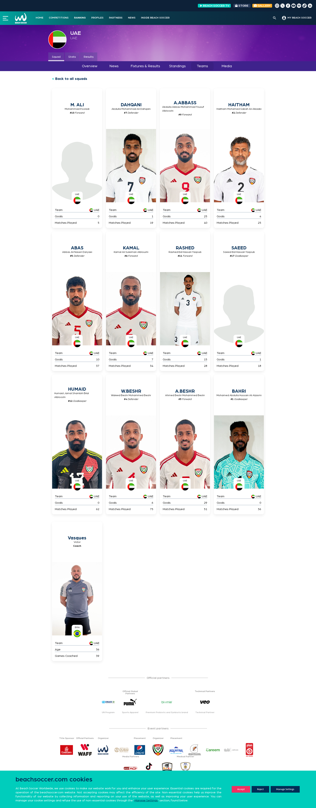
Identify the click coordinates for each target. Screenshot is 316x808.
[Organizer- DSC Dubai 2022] (121, 750)
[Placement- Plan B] (249, 750)
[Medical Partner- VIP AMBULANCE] (185, 768)
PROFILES (97, 17)
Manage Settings (285, 789)
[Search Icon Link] (274, 18)
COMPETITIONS (59, 17)
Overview (89, 66)
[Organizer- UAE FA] (158, 750)
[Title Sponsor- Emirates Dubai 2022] (66, 750)
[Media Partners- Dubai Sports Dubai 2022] (130, 768)
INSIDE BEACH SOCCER (155, 17)
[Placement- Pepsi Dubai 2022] (139, 750)
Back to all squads (71, 79)
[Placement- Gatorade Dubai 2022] (194, 750)
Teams (202, 66)
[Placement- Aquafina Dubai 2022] (176, 750)
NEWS (132, 17)
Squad (56, 56)
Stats (72, 56)
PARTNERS (116, 17)
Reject (260, 789)
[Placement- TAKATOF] (231, 750)
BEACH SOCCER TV (216, 5)
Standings (177, 66)
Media (226, 66)
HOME (39, 17)
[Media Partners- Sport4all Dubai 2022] (167, 768)
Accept (241, 789)
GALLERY (264, 5)
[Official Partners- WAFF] (85, 750)
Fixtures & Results (145, 66)
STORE (243, 5)
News (113, 66)
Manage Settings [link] (146, 800)
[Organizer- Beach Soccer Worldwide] (103, 750)
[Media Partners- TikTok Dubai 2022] (149, 768)
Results (89, 56)
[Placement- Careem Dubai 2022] (213, 750)
